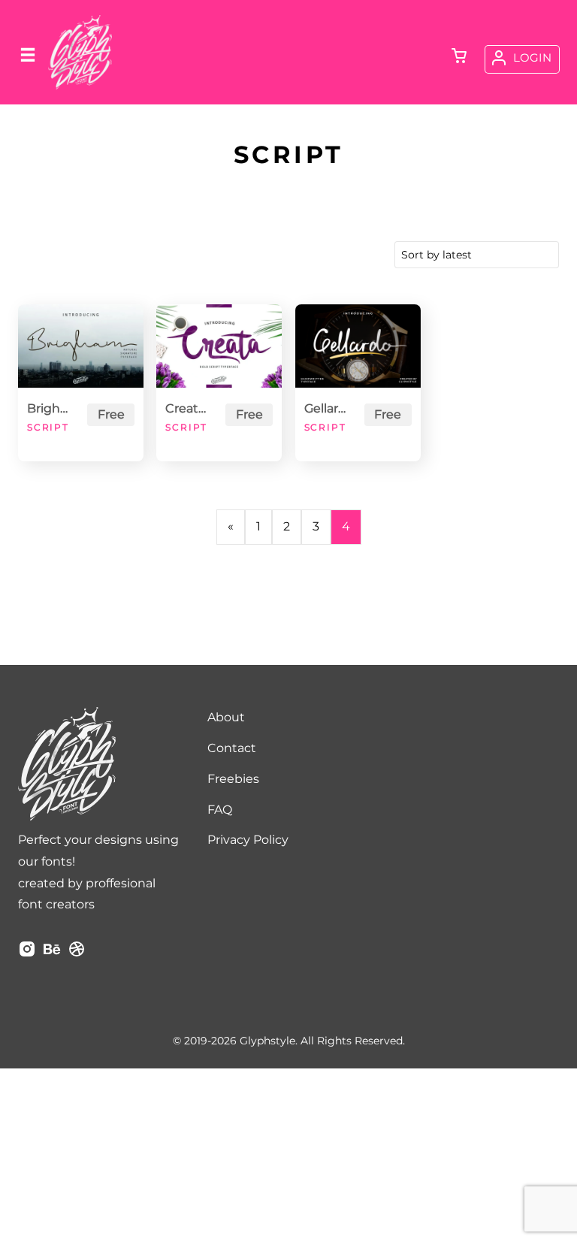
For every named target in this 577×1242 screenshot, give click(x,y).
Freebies (233, 779)
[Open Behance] (52, 954)
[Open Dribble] (77, 954)
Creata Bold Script (188, 408)
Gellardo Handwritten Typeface (327, 408)
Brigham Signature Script (50, 408)
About (226, 717)
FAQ (219, 809)
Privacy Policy (247, 840)
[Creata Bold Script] (219, 346)
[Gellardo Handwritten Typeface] (358, 346)
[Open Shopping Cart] (459, 57)
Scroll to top (563, 816)
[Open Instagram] (27, 954)
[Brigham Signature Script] (80, 346)
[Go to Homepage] (80, 87)
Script (48, 427)
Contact (231, 748)
